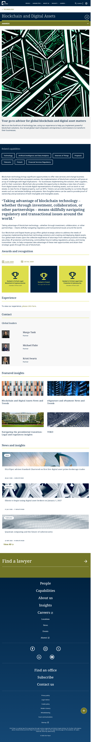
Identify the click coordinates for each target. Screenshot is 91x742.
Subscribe (45, 677)
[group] (15, 279)
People (28, 3)
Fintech (20, 162)
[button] (82, 16)
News (45, 625)
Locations (45, 619)
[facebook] (32, 649)
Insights (54, 3)
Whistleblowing (45, 713)
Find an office (45, 670)
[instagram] (45, 649)
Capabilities (37, 3)
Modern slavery (45, 708)
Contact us (45, 684)
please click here (29, 306)
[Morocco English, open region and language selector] (86, 3)
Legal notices (46, 700)
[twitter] (58, 649)
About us (46, 3)
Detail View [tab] (29, 262)
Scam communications (45, 717)
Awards (6, 23)
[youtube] (52, 657)
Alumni (44, 637)
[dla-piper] (8, 3)
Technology (9, 9)
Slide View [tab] (9, 262)
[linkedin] (39, 657)
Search (79, 3)
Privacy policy (45, 695)
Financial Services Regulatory (39, 162)
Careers (62, 3)
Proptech (78, 156)
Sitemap (43, 722)
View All (7, 544)
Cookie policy (46, 704)
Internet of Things (62, 156)
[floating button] (84, 711)
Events (45, 631)
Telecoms (7, 162)
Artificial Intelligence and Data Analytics (34, 156)
